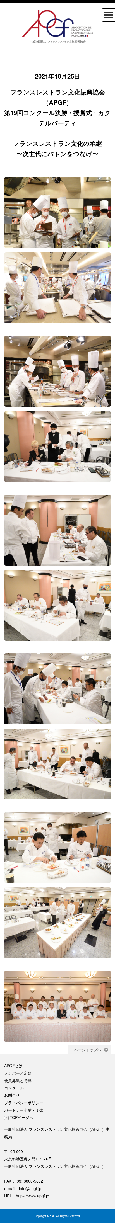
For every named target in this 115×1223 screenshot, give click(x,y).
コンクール (14, 1088)
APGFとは (13, 1065)
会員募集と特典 (18, 1080)
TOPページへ (21, 1117)
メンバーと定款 (18, 1073)
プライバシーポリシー (23, 1102)
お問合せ (12, 1095)
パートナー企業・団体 (23, 1110)
